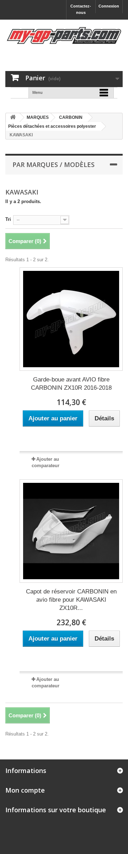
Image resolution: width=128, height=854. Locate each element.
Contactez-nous (80, 9)
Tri (8, 219)
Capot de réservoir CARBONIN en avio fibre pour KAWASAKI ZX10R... (71, 599)
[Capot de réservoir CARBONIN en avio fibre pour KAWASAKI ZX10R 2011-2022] (71, 531)
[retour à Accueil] (13, 117)
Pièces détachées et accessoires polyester (52, 126)
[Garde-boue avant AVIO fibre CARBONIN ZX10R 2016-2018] (71, 319)
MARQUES (38, 117)
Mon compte (25, 790)
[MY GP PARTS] (64, 35)
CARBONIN (70, 117)
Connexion (108, 6)
